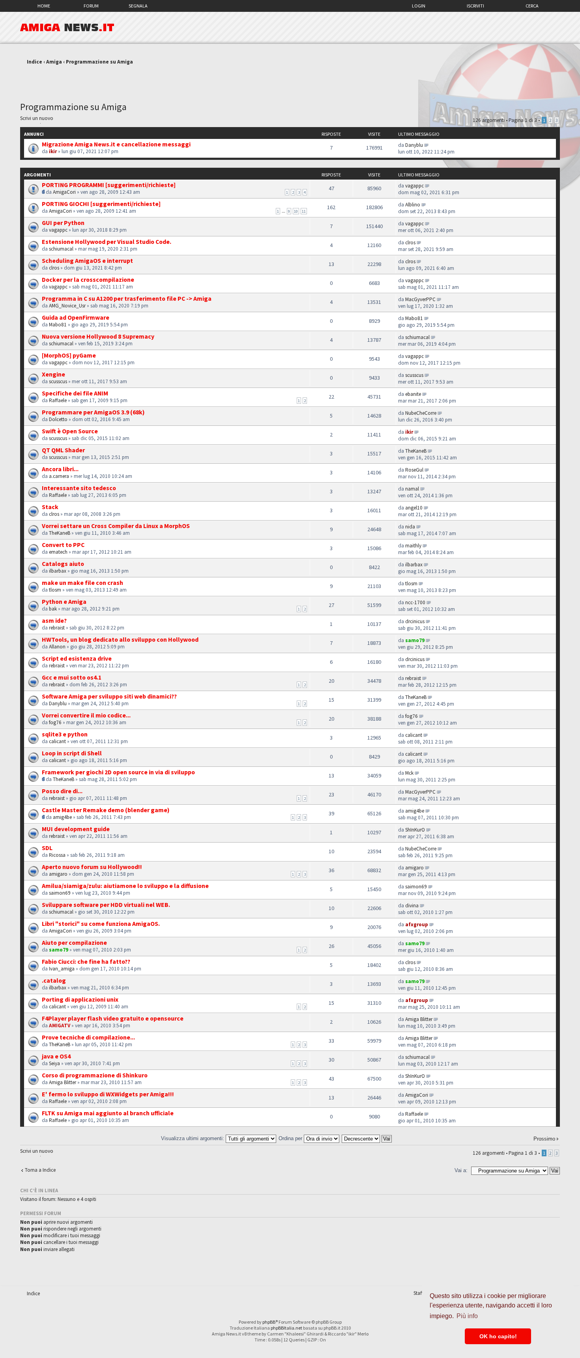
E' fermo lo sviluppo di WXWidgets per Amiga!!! (108, 1094)
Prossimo (544, 1139)
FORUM (91, 6)
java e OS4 (56, 1056)
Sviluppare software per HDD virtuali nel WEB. (106, 904)
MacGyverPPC (420, 299)
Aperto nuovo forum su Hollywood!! (92, 867)
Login (418, 6)
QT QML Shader (63, 450)
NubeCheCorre (420, 413)
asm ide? (54, 620)
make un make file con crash (82, 582)
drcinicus (415, 621)
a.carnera (59, 476)
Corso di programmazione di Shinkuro (95, 1075)
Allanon (57, 646)
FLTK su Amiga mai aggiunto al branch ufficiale (108, 1113)
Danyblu (414, 145)
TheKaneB (416, 451)
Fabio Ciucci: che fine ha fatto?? (86, 961)
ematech (58, 552)
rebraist (57, 627)
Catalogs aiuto (63, 564)
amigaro (58, 874)
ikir (53, 151)
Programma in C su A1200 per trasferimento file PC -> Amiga (126, 298)
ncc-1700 (415, 602)
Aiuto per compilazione (74, 942)
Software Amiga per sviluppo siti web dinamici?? (109, 696)
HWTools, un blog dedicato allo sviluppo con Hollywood (120, 639)
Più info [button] (467, 1316)
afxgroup (416, 924)
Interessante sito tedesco (79, 488)
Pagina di (523, 120)
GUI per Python (63, 223)
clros (410, 242)
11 (304, 211)
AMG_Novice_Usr (67, 305)
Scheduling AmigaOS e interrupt (87, 260)
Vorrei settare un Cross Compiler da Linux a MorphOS (116, 526)
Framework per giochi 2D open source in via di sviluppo (118, 772)
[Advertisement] (290, 80)
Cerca (532, 6)
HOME (43, 6)
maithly (413, 545)
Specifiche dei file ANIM (75, 393)
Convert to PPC (63, 545)
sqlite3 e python (65, 734)
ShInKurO (415, 829)
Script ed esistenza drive (77, 658)
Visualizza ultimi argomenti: (193, 1138)
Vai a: (461, 1170)
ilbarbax (57, 571)
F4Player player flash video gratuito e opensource (112, 1018)
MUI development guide (76, 829)
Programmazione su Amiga (99, 61)
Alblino (412, 204)
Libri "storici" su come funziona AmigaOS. (101, 923)
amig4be (62, 817)
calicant (57, 741)
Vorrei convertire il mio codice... (86, 715)
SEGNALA (138, 6)
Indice (34, 61)
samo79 (415, 640)
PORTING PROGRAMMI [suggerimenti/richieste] (109, 185)
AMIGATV (59, 1025)
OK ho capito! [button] (498, 1336)
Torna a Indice (40, 1170)
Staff (418, 1293)
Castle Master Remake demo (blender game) (106, 810)
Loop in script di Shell (72, 753)
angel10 (414, 507)
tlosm (55, 589)
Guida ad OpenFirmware (75, 317)
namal (412, 488)
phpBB (268, 1322)
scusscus (58, 381)
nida (410, 526)
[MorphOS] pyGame (69, 355)
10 (296, 211)
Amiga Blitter (418, 1019)
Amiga (54, 61)
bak (53, 608)
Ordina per (291, 1138)
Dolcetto (58, 419)
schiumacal (61, 248)
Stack (50, 507)
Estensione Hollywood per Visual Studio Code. (106, 241)
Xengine (53, 374)
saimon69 (60, 893)
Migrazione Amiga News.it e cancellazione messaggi (116, 144)
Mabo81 (58, 324)
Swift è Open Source (70, 431)
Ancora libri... (60, 469)
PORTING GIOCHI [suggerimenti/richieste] (101, 204)
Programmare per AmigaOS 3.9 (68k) (93, 412)
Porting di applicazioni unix (80, 999)
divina (412, 905)
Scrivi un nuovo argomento (36, 119)
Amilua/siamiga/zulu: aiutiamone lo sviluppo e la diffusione (125, 886)
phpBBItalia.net (286, 1328)
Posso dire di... (62, 791)
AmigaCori (64, 192)
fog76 (55, 722)
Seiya (54, 1063)
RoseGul (414, 469)
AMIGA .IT (67, 27)
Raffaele (58, 400)
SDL (47, 848)
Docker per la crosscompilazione (88, 279)
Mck (409, 773)
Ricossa (57, 855)
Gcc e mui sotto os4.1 (71, 677)
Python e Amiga (64, 601)
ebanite (413, 394)
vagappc (414, 185)
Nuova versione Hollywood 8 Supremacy (98, 336)
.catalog (54, 980)
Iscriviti (475, 6)
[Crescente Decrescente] (367, 1138)
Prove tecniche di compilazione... (88, 1037)
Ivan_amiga (62, 968)
